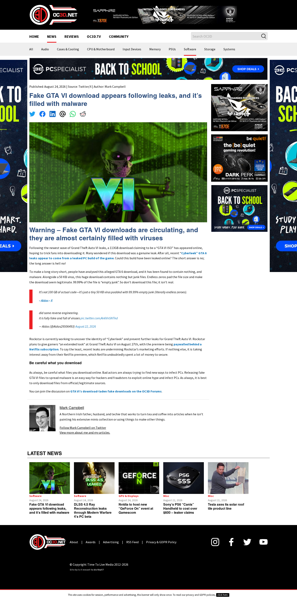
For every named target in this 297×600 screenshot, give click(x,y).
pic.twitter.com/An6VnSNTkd (99, 318)
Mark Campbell (115, 86)
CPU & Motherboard (101, 49)
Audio (45, 49)
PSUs (172, 49)
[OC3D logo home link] (53, 15)
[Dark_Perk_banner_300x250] (239, 158)
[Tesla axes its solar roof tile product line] (228, 478)
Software (190, 49)
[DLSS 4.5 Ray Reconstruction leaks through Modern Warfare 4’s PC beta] (94, 478)
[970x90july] (148, 68)
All (31, 49)
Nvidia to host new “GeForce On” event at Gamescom (136, 508)
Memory (155, 49)
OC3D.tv (94, 37)
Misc (166, 496)
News (51, 37)
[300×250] (239, 208)
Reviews (71, 37)
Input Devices (132, 49)
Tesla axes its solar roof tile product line (226, 506)
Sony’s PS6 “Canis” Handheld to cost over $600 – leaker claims (180, 508)
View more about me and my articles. (85, 432)
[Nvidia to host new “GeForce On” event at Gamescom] (139, 478)
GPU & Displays (129, 496)
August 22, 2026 (85, 326)
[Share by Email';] (63, 114)
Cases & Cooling (68, 49)
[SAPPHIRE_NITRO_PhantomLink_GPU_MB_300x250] (239, 107)
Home (34, 37)
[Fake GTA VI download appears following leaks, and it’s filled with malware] (49, 478)
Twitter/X (85, 86)
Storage (209, 49)
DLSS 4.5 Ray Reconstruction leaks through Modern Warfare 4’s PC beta (93, 510)
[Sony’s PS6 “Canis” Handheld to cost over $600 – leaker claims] (183, 478)
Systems (229, 49)
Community (118, 37)
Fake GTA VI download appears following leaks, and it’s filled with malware (49, 508)
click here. (222, 595)
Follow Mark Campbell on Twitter (83, 428)
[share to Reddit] (83, 114)
